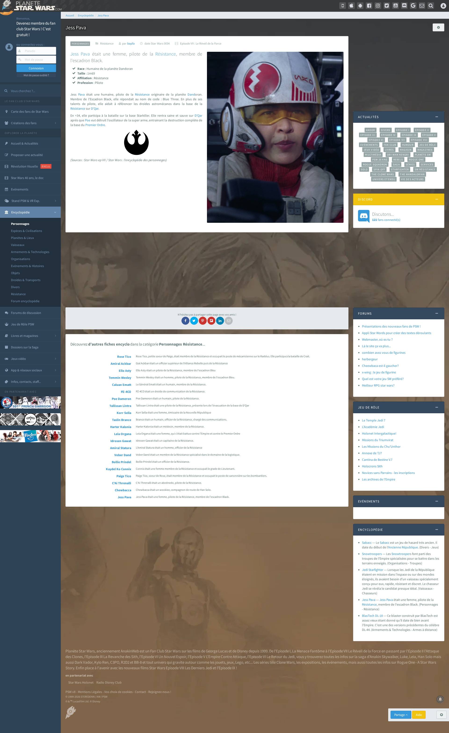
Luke (404, 656)
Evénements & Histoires (27, 266)
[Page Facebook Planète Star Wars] (369, 5)
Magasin (406, 149)
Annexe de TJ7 (372, 453)
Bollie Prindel (121, 462)
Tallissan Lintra (120, 406)
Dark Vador (84, 662)
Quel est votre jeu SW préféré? (383, 379)
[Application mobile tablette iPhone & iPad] (351, 5)
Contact (140, 692)
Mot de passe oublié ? (36, 75)
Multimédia (373, 154)
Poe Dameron (121, 399)
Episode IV (388, 135)
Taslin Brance (121, 420)
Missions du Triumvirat (377, 440)
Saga (396, 164)
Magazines (425, 149)
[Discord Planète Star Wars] (404, 5)
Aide (419, 715)
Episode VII (397, 139)
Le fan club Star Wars (22, 101)
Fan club (390, 144)
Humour (407, 144)
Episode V (429, 135)
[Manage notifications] (440, 699)
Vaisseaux (17, 245)
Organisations (20, 259)
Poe (87, 120)
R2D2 (125, 662)
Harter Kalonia (120, 427)
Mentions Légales (90, 692)
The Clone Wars (383, 174)
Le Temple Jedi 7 (373, 420)
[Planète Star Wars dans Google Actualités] (413, 5)
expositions (310, 662)
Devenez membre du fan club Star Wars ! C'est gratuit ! (35, 29)
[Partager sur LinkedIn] (220, 321)
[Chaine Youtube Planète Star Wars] (395, 5)
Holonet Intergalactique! (379, 433)
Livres (389, 149)
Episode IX (409, 135)
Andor (370, 130)
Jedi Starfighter (372, 570)
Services (427, 164)
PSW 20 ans (379, 159)
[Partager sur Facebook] (185, 321)
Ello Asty (125, 370)
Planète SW (423, 154)
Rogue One (416, 159)
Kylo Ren (101, 662)
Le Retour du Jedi (281, 656)
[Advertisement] (207, 270)
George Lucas (217, 651)
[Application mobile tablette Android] (360, 5)
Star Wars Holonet (81, 682)
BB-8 (138, 662)
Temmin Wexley (120, 378)
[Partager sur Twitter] (194, 321)
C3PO (114, 662)
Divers (15, 287)
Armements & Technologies (30, 252)
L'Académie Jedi (373, 427)
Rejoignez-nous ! (159, 692)
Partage (400, 715)
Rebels (398, 159)
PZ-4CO (126, 392)
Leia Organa (122, 434)
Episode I (402, 130)
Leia (412, 656)
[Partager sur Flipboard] (211, 321)
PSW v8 (70, 692)
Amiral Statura (120, 448)
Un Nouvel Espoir (172, 656)
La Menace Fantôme (308, 651)
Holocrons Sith (372, 466)
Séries (410, 164)
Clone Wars (285, 662)
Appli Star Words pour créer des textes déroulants (396, 333)
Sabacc (367, 542)
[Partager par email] (229, 321)
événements (337, 662)
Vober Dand (122, 455)
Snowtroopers (372, 554)
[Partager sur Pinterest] (203, 321)
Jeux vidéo (371, 149)
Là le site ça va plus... (376, 346)
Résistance (18, 294)
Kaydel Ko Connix (118, 469)
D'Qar (94, 108)
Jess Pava (124, 497)
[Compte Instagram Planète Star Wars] (377, 5)
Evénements (369, 144)
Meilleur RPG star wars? (378, 385)
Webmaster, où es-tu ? (377, 339)
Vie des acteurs (412, 179)
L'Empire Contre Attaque (226, 656)
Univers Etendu (384, 179)
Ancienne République (403, 547)
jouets (220, 662)
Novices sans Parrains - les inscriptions (388, 473)
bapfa (131, 43)
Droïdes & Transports (25, 280)
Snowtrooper (400, 554)
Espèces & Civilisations (26, 231)
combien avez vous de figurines (384, 352)
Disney (242, 651)
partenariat (19, 391)
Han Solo (425, 656)
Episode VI (376, 139)
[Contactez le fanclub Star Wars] (422, 5)
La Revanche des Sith (120, 656)
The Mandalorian (412, 174)
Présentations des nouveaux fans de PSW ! (391, 326)
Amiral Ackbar (121, 363)
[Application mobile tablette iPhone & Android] (342, 5)
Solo (364, 169)
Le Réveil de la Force (364, 651)
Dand (191, 94)
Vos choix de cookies (118, 692)
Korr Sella (124, 413)
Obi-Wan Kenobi (398, 154)
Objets (15, 273)
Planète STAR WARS (37, 6)
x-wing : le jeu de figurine (379, 372)
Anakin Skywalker (384, 656)
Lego (239, 662)
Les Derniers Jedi (198, 667)
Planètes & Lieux (22, 238)
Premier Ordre (95, 125)
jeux (230, 662)
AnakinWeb (130, 651)
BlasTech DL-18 (372, 616)
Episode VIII (419, 139)
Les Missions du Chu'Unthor (381, 446)
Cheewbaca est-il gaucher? (380, 366)
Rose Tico (124, 356)
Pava (85, 54)
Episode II (422, 130)
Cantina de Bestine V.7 (377, 460)
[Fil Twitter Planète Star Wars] (386, 5)
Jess (74, 54)
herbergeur (370, 359)
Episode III (367, 135)
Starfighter (400, 169)
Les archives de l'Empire (378, 479)
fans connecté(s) (386, 216)
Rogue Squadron (375, 164)
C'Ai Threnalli (121, 483)
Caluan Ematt (121, 385)
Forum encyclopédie (25, 301)
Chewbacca (123, 490)
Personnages (20, 224)
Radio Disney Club (109, 682)
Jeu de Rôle (427, 144)
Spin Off (379, 169)
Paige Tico (123, 476)
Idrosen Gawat (120, 441)
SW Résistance (425, 169)
